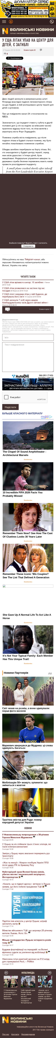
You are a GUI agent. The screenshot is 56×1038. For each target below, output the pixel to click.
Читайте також (28, 276)
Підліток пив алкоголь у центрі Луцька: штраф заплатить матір (24, 922)
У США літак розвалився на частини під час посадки (23, 289)
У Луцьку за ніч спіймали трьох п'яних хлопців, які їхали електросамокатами (26, 845)
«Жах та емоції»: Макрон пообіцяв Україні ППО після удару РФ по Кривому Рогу (25, 863)
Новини (28, 828)
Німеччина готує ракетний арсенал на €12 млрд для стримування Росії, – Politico (25, 960)
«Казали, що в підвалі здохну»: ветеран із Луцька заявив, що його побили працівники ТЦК (26, 885)
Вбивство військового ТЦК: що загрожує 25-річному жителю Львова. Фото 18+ (27, 932)
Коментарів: (29, 50)
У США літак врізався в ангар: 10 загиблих (22, 282)
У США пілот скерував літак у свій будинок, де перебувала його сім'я (24, 295)
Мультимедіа (28, 972)
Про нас (5, 1034)
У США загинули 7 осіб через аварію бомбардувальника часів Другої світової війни (24, 301)
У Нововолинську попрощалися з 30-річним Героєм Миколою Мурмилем (10, 994)
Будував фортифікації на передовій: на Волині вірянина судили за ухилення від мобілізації (25, 951)
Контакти (15, 1034)
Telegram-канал (32, 259)
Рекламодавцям (28, 1034)
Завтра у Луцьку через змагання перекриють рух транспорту (26, 854)
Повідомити (28, 246)
